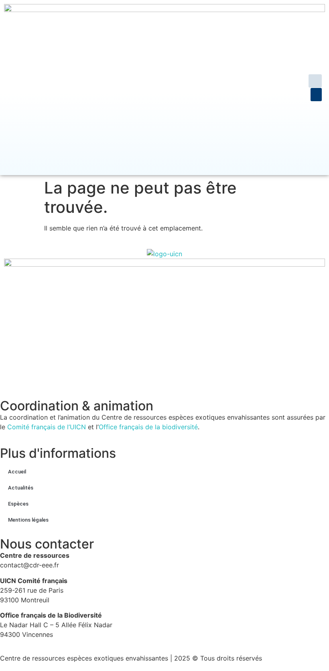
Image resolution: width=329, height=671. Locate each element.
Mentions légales (28, 520)
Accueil (17, 472)
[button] (315, 81)
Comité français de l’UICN (46, 427)
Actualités (20, 488)
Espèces (18, 504)
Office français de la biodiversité (148, 427)
